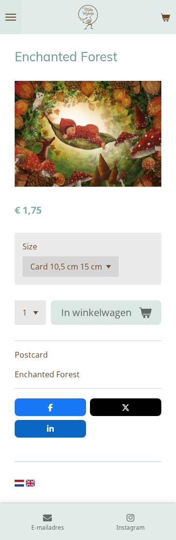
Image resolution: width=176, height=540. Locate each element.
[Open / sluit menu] (11, 17)
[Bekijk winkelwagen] (165, 17)
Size (29, 246)
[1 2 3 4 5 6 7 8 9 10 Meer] (30, 312)
